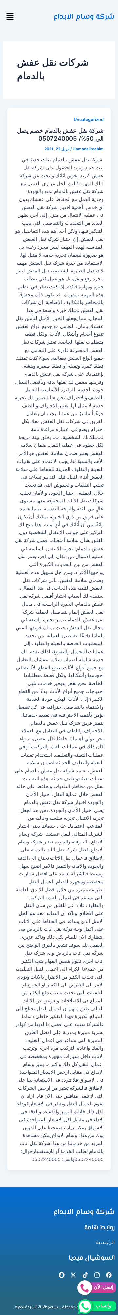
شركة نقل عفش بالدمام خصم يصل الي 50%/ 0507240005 (60, 134)
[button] (9, 17)
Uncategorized (89, 119)
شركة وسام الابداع (84, 17)
